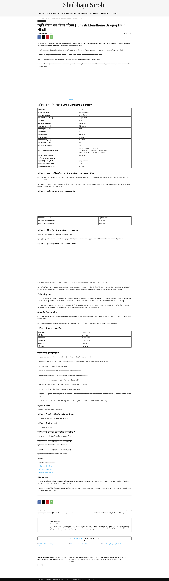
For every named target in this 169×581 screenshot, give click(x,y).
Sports (114, 13)
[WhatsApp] (51, 37)
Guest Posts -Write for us (78, 579)
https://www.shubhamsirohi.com (57, 523)
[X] (43, 37)
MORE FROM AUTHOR (92, 538)
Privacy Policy (40, 579)
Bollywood (94, 13)
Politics (44, 18)
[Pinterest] (47, 37)
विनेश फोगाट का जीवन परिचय (46, 469)
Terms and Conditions (58, 579)
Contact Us (68, 579)
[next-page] (41, 565)
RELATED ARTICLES (76, 538)
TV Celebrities (83, 13)
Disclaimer (48, 579)
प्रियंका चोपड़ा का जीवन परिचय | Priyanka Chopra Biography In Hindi (55, 513)
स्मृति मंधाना (71, 99)
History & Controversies (47, 13)
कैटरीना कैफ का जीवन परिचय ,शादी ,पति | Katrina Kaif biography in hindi (113, 513)
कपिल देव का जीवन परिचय (45, 466)
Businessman (105, 13)
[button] (129, 14)
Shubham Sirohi (43, 33)
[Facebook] (39, 37)
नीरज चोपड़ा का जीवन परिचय (46, 472)
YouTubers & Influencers (67, 13)
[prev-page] (38, 565)
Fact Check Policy (90, 579)
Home (38, 18)
